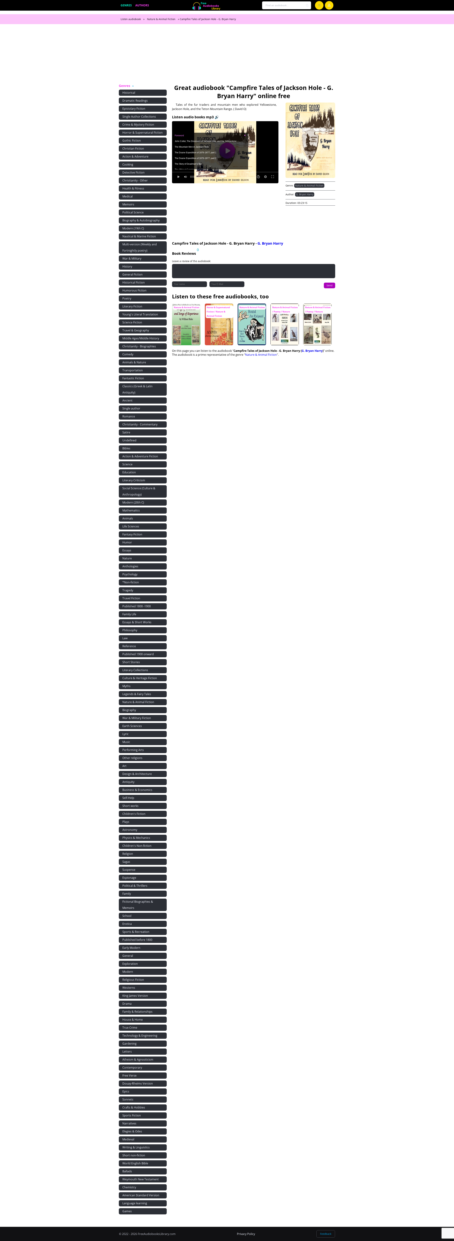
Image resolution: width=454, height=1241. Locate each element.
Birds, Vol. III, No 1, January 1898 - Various (283, 310)
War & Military (131, 258)
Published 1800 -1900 (136, 606)
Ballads (127, 1171)
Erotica (127, 924)
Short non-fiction (133, 1155)
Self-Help (128, 798)
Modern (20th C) (133, 502)
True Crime (129, 1028)
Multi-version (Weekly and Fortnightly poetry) (139, 247)
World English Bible (135, 1163)
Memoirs (128, 204)
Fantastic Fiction (133, 378)
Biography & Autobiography (141, 220)
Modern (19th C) (133, 228)
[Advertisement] (227, 56)
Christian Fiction (133, 148)
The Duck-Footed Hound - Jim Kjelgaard (249, 310)
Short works (130, 806)
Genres (126, 5)
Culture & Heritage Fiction (139, 678)
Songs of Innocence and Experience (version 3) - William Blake (185, 312)
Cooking (127, 164)
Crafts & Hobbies (133, 1107)
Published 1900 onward (138, 654)
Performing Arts (133, 750)
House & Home (132, 1020)
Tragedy (127, 590)
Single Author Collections (139, 117)
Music (126, 742)
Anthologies (130, 566)
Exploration (130, 964)
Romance (128, 416)
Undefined (129, 440)
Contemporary (132, 1067)
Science (127, 464)
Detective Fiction (133, 172)
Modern (127, 972)
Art (124, 766)
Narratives (129, 1123)
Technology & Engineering (139, 1036)
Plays (125, 822)
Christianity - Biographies (139, 346)
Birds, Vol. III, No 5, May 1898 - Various (316, 308)
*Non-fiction (130, 582)
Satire (126, 432)
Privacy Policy (246, 1234)
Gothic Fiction (131, 140)
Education (129, 472)
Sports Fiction (131, 1115)
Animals (127, 518)
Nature (127, 558)
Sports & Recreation (135, 932)
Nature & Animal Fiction (161, 19)
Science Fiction (132, 322)
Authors (142, 5)
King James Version (135, 996)
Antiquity (128, 782)
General (127, 956)
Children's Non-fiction (136, 846)
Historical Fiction (133, 282)
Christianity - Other (135, 180)
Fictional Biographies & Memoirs (137, 905)
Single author (131, 408)
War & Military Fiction (136, 718)
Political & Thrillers (134, 886)
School (126, 916)
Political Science (133, 212)
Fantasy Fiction (132, 534)
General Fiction (132, 274)
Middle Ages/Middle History (140, 338)
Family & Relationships (137, 1012)
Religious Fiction (133, 980)
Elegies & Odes (132, 1131)
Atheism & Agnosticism (137, 1059)
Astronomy (129, 830)
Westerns (128, 988)
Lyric (125, 734)
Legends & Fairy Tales (136, 694)
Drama (127, 1004)
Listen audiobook (131, 19)
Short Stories (131, 662)
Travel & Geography (135, 330)
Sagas (126, 862)
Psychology (129, 574)
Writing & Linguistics (136, 1147)
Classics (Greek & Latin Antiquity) (137, 389)
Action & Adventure (135, 156)
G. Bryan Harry (304, 194)
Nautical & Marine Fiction (139, 236)
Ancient (127, 400)
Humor (127, 542)
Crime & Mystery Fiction (138, 124)
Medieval (128, 1139)
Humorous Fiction (134, 290)
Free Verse (129, 1075)
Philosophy (129, 630)
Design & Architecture (137, 774)
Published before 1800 (137, 940)
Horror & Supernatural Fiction (142, 132)
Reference (129, 646)
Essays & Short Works (136, 622)
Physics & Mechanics (136, 838)
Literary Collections (135, 670)
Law (125, 638)
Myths (126, 686)
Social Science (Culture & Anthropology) (138, 491)
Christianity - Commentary (139, 424)
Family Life (129, 614)
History (127, 266)
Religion (127, 854)
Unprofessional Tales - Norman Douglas (216, 310)
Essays (126, 550)
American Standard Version (140, 1195)
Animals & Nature (134, 362)
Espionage (129, 878)
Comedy (127, 354)
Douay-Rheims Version (137, 1083)
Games (127, 1211)
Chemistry (129, 1187)
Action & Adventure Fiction (140, 456)
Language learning (134, 1203)
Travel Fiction (131, 598)
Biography (129, 710)
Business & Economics (137, 790)
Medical (127, 196)
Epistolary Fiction (133, 109)
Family (126, 894)
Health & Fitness (133, 188)
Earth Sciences (132, 726)
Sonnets (127, 1099)
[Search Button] (307, 5)
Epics (125, 1091)
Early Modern (131, 948)
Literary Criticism (133, 480)
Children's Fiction (133, 814)
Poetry (126, 298)
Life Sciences (130, 526)
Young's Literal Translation (140, 314)
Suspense (128, 870)
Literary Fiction (132, 306)
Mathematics (131, 510)
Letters (127, 1051)
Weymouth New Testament (140, 1179)
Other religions (132, 758)
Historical (128, 93)
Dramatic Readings (135, 101)
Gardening (129, 1043)
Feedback (325, 1234)
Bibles (126, 448)
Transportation (132, 370)
